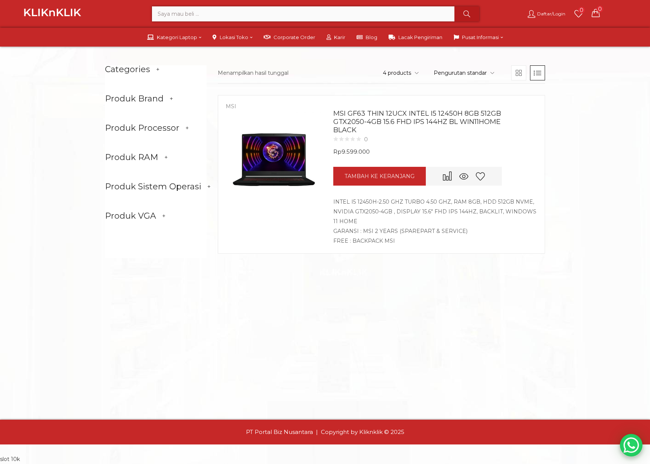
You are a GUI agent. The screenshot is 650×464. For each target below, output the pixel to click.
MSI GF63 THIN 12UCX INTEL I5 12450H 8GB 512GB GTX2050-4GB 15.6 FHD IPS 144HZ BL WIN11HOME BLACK (417, 121)
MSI (231, 106)
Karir (339, 37)
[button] (596, 13)
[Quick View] (463, 176)
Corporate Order (294, 37)
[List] (537, 72)
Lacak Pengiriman (420, 37)
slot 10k (10, 459)
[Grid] (518, 72)
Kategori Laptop (177, 37)
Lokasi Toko (234, 37)
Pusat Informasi (481, 37)
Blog (371, 37)
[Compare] (447, 176)
